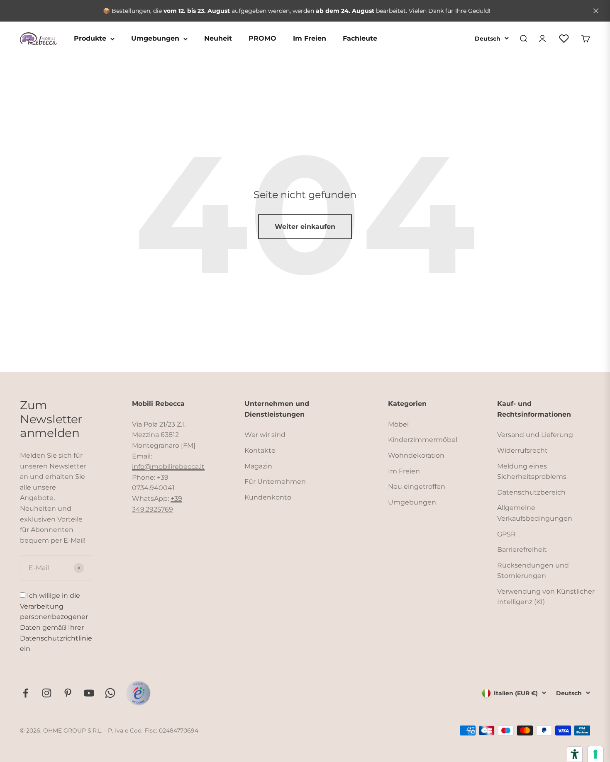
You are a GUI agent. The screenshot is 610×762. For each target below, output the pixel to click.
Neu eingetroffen (416, 486)
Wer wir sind (264, 435)
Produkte (90, 38)
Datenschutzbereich (531, 492)
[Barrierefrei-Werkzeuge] (575, 754)
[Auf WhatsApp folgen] (110, 693)
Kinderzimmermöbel (422, 440)
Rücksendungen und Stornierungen (533, 570)
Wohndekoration (416, 455)
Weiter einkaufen (305, 227)
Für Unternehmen (275, 481)
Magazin (258, 466)
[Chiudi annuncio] (596, 11)
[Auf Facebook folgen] (25, 693)
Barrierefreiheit (522, 549)
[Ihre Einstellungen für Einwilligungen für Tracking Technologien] (595, 754)
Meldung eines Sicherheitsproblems (531, 471)
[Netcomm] (138, 693)
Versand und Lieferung (535, 435)
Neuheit (218, 38)
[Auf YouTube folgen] (89, 693)
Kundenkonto (267, 497)
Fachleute (360, 38)
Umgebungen (155, 38)
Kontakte (260, 450)
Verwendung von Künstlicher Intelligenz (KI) (546, 596)
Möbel (398, 424)
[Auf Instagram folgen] (46, 693)
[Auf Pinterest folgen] (67, 693)
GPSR (506, 534)
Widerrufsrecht (522, 450)
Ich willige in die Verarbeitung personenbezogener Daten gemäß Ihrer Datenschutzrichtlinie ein (56, 622)
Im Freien (309, 38)
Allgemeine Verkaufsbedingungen (534, 513)
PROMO (262, 38)
